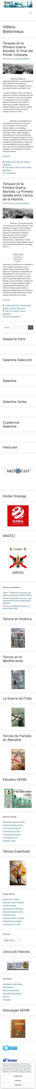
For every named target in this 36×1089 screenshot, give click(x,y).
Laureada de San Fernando (13, 909)
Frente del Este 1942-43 (12, 828)
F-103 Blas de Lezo (10, 838)
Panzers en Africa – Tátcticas (13, 918)
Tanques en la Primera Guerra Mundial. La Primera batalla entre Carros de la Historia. (18, 191)
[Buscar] (30, 327)
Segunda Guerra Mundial (12, 993)
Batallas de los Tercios (11, 899)
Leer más (6, 156)
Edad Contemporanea (11, 990)
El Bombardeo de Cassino (12, 921)
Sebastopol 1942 (9, 841)
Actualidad (7, 1000)
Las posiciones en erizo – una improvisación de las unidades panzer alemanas (17, 600)
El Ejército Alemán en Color (13, 825)
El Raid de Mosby (9, 915)
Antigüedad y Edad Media (12, 984)
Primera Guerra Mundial (14, 162)
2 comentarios (10, 173)
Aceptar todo (18, 1076)
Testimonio (7, 165)
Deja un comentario (12, 316)
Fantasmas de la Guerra (12, 834)
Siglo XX (6, 997)
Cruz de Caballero (9, 905)
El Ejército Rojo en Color (11, 831)
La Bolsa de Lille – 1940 (11, 924)
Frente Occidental (11, 305)
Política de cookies (25, 1071)
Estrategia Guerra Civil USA (13, 912)
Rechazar (18, 1080)
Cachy (12, 167)
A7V (11, 311)
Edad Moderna (8, 987)
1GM (7, 167)
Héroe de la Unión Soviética (13, 902)
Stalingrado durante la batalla (14, 822)
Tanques (27, 162)
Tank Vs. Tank (20, 167)
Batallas (16, 311)
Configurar (18, 1085)
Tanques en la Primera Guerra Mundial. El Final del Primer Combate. (18, 49)
